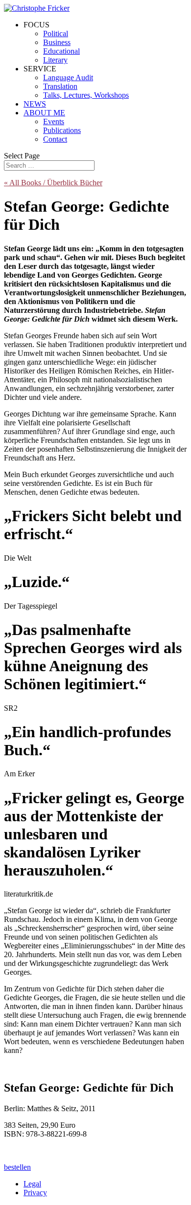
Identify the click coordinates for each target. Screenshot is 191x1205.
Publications (62, 130)
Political (55, 33)
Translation (60, 86)
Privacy (35, 1192)
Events (53, 121)
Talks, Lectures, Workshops (86, 95)
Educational (61, 51)
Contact (55, 139)
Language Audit (68, 77)
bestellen (17, 1167)
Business (57, 42)
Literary (55, 60)
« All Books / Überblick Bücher (53, 182)
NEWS (35, 104)
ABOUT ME (44, 113)
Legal (32, 1184)
